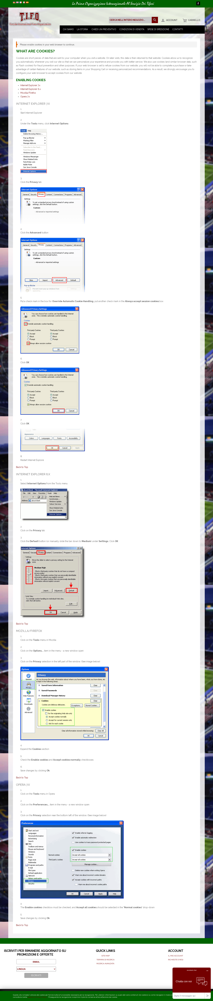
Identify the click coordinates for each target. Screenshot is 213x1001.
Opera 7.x (25, 96)
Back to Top (22, 467)
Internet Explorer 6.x (30, 89)
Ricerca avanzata (105, 963)
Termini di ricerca (105, 960)
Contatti (177, 29)
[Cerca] (155, 20)
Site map (105, 956)
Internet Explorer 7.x (30, 85)
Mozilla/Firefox (28, 93)
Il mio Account (175, 956)
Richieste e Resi (175, 960)
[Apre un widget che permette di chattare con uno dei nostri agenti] (191, 983)
